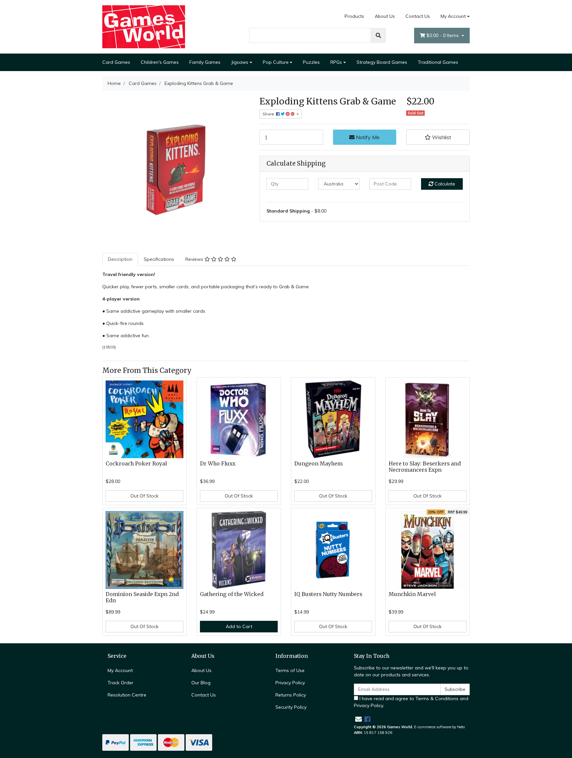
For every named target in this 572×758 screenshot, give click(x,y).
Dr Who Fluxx (217, 463)
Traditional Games (438, 62)
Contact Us (417, 16)
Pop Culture (276, 62)
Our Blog (201, 683)
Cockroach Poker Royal (136, 463)
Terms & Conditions (436, 698)
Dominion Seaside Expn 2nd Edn (142, 597)
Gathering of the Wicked (231, 594)
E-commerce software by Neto (439, 727)
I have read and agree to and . (411, 702)
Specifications (159, 259)
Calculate (444, 184)
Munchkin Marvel (412, 594)
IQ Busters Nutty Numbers (328, 594)
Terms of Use (290, 670)
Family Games (204, 62)
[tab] (120, 259)
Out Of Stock (144, 496)
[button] (438, 137)
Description (120, 259)
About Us (385, 16)
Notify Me (367, 137)
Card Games (116, 62)
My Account (453, 16)
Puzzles (311, 62)
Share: (269, 113)
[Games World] (143, 26)
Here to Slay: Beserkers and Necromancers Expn (425, 466)
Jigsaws (239, 62)
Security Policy (291, 707)
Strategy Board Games (382, 62)
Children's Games (160, 62)
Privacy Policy (290, 683)
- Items (443, 35)
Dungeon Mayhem (318, 463)
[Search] (378, 35)
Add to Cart (239, 626)
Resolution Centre (127, 695)
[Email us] (358, 719)
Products (354, 16)
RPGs (336, 62)
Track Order (120, 683)
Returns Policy (290, 695)
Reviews (195, 259)
